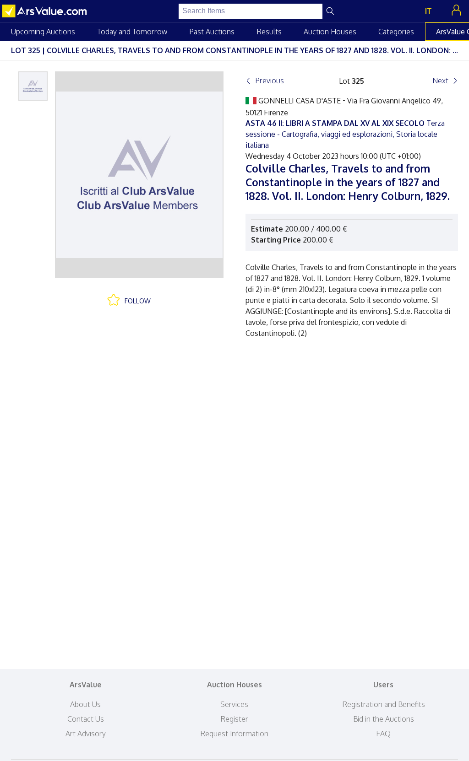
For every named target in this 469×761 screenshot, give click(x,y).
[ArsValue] (46, 11)
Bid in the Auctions (383, 718)
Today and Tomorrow (132, 31)
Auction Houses (330, 31)
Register (234, 718)
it (428, 11)
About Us (85, 704)
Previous (269, 80)
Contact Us (85, 718)
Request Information (234, 733)
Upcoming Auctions (43, 31)
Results (269, 31)
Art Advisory (85, 733)
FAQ (383, 733)
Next (440, 80)
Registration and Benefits (383, 704)
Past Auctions (211, 31)
